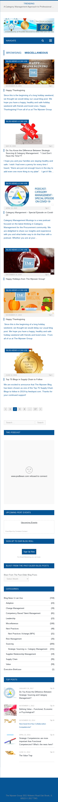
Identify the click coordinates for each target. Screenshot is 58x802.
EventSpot (9, 531)
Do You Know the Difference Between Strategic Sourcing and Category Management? (35, 695)
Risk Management (14, 639)
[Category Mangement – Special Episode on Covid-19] (29, 195)
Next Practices (12, 629)
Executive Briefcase (12, 669)
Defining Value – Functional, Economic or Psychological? (35, 710)
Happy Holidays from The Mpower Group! (25, 279)
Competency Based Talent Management (23, 613)
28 (53, 720)
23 (53, 752)
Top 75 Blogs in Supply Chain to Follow (24, 379)
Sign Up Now (29, 552)
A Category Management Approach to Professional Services (30, 6)
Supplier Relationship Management (21, 654)
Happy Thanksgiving (15, 90)
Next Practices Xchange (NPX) (21, 634)
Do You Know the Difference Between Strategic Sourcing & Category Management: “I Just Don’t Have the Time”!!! (28, 153)
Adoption (10, 603)
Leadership (10, 618)
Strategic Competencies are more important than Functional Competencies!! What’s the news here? (36, 741)
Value (8, 664)
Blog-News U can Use (16, 61)
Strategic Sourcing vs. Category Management (27, 649)
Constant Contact (21, 531)
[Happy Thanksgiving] (29, 73)
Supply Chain (11, 659)
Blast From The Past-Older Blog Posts (20, 575)
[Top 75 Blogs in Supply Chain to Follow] (29, 362)
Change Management (15, 608)
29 (53, 706)
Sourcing (10, 644)
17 (35, 409)
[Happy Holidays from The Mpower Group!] (29, 261)
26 (53, 735)
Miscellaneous (12, 623)
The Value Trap (25, 755)
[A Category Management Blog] (29, 25)
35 (53, 688)
